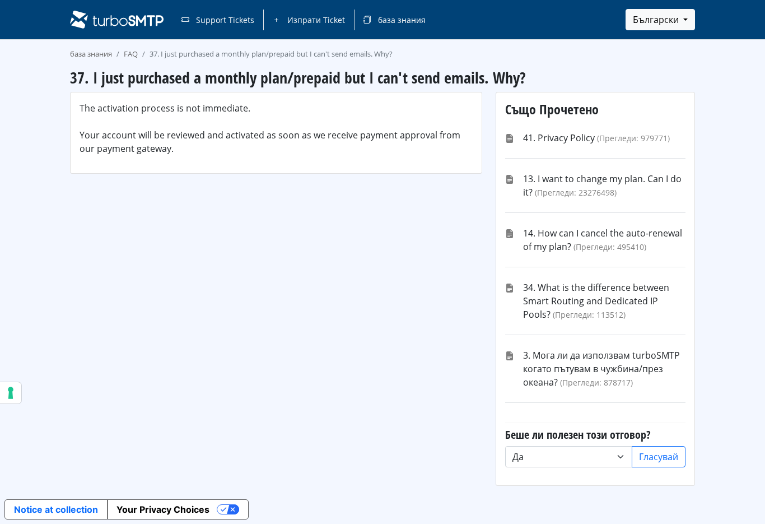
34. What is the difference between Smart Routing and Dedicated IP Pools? (596, 301)
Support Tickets (224, 20)
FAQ (131, 54)
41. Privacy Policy (559, 138)
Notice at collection (56, 509)
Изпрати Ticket (315, 20)
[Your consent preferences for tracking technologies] (10, 393)
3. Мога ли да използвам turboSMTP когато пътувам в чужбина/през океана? (601, 368)
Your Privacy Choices (162, 509)
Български (657, 19)
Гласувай (658, 457)
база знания (401, 20)
